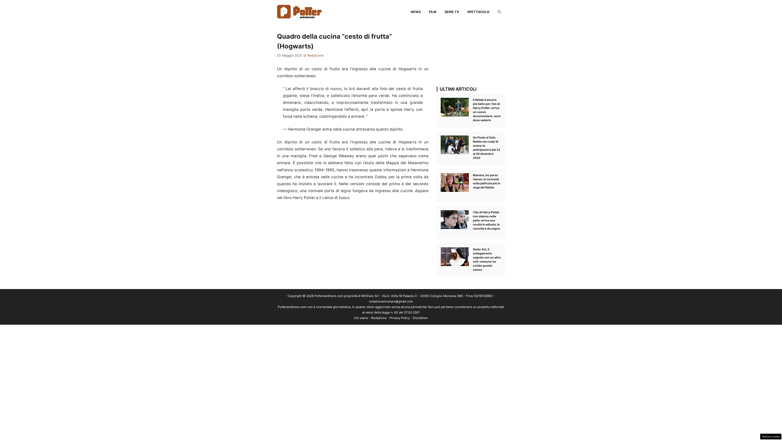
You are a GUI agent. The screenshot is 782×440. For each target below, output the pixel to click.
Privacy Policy (400, 318)
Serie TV (452, 12)
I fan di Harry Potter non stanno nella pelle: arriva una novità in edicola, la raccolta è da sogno (486, 220)
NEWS (416, 12)
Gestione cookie (771, 436)
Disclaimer (420, 318)
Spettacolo (478, 12)
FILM (432, 12)
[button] (499, 12)
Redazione (379, 318)
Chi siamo (361, 318)
